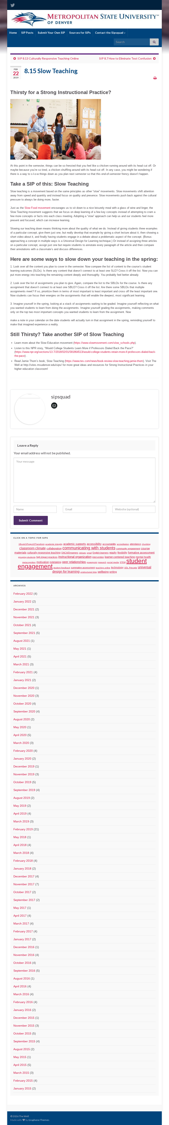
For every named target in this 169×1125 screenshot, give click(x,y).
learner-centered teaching (120, 557)
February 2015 (23, 1080)
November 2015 (23, 1025)
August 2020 (21, 719)
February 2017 (23, 931)
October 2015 (22, 1033)
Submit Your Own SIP (51, 32)
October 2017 (22, 892)
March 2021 (21, 664)
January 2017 (22, 939)
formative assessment (141, 552)
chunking (146, 544)
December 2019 (23, 766)
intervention (98, 557)
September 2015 (24, 1041)
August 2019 (21, 797)
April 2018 (20, 845)
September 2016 (24, 970)
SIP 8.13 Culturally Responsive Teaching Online (48, 58)
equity (113, 552)
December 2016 (23, 947)
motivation (42, 562)
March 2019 (21, 821)
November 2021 (23, 617)
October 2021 (22, 625)
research (102, 562)
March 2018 (21, 852)
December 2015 (23, 1017)
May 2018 (19, 837)
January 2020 (22, 758)
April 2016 (20, 986)
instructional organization (75, 556)
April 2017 (20, 915)
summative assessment (83, 567)
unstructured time (88, 572)
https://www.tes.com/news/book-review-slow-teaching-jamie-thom (104, 361)
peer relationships (74, 562)
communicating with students (88, 548)
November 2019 (23, 774)
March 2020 (21, 742)
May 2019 (19, 805)
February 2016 (23, 1002)
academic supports (74, 544)
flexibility (122, 552)
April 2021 (20, 656)
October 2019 (22, 782)
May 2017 (19, 907)
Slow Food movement (37, 207)
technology (117, 567)
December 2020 (23, 688)
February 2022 (23, 593)
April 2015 (20, 1065)
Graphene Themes (38, 1119)
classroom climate (32, 548)
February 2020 (23, 750)
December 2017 (23, 876)
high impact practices (47, 557)
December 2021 (23, 609)
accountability (109, 544)
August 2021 (21, 640)
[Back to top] (160, 1116)
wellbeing (103, 571)
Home (13, 32)
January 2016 (22, 1010)
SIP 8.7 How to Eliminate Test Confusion (125, 58)
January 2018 (22, 868)
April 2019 (20, 813)
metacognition (29, 562)
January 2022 (22, 601)
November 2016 (23, 955)
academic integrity (53, 544)
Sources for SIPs (80, 32)
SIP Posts (27, 32)
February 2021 (23, 672)
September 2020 (24, 711)
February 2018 (23, 860)
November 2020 (23, 695)
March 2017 (21, 923)
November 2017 (23, 884)
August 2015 (21, 1049)
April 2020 (20, 735)
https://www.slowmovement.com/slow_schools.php (104, 342)
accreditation (123, 544)
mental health (143, 557)
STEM (123, 562)
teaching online (103, 568)
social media (113, 562)
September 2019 (24, 790)
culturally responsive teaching (44, 552)
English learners (101, 552)
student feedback (61, 568)
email (89, 553)
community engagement (128, 548)
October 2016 (22, 962)
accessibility (94, 544)
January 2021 (22, 680)
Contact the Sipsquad (109, 32)
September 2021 (24, 633)
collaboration (54, 548)
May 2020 (19, 727)
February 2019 (23, 829)
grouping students (26, 557)
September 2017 (24, 900)
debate (82, 553)
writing (113, 571)
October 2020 (22, 703)
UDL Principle (130, 568)
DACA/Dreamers (69, 552)
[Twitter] (12, 4)
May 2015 (19, 1057)
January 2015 (22, 1088)
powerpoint (92, 562)
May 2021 (19, 648)
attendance (135, 544)
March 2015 (21, 1072)
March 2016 (21, 994)
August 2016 (21, 978)
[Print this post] (155, 78)
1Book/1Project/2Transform (32, 544)
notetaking (55, 562)
